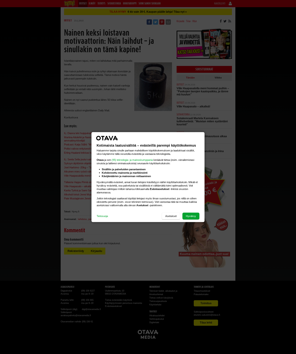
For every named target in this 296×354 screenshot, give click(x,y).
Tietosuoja (102, 215)
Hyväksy (191, 215)
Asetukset (171, 215)
